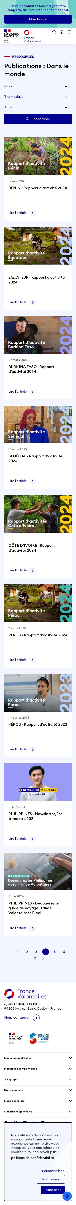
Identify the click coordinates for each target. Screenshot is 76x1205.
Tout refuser (51, 1179)
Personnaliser (53, 1171)
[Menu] (69, 31)
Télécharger (38, 19)
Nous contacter (17, 1017)
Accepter (53, 1190)
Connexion (61, 31)
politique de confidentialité (32, 1158)
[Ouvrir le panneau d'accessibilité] (67, 1196)
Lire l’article (17, 213)
